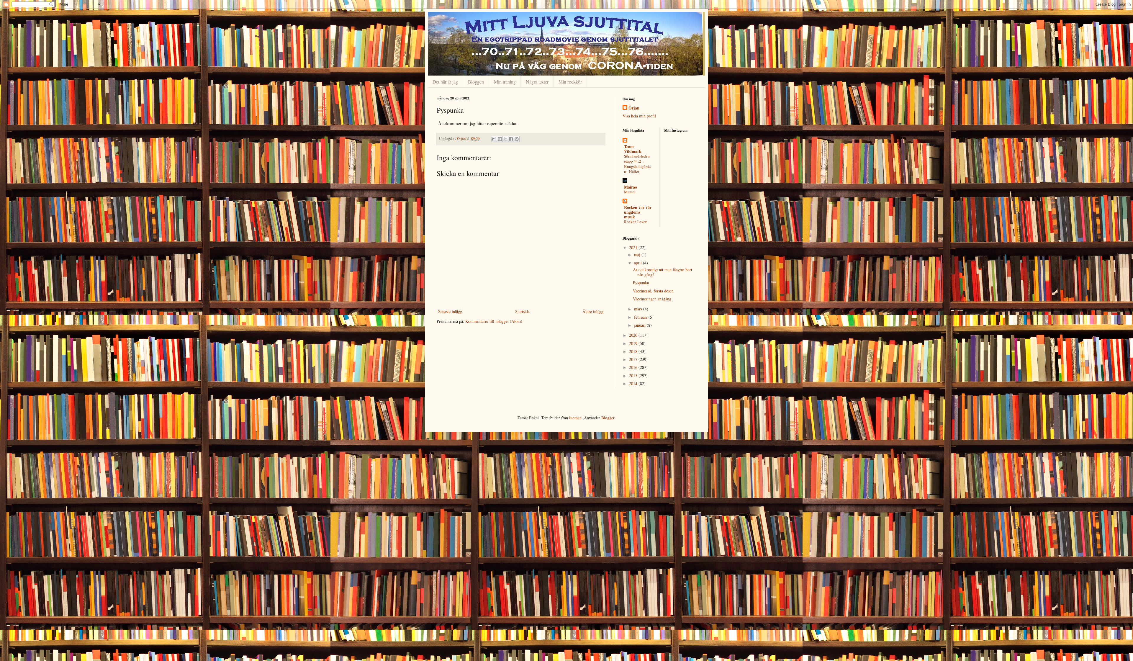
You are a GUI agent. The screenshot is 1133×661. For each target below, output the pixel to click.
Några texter (537, 81)
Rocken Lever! (636, 221)
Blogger (607, 418)
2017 (633, 359)
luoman (575, 418)
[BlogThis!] (500, 139)
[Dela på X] (505, 139)
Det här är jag (445, 81)
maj (637, 254)
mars (638, 309)
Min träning (505, 81)
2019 (633, 343)
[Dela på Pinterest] (517, 139)
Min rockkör (570, 81)
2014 (633, 383)
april (638, 263)
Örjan (633, 108)
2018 (633, 351)
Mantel (630, 191)
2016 (633, 367)
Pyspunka (641, 282)
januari (640, 325)
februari (641, 317)
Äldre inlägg (592, 311)
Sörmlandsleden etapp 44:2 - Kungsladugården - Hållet (637, 163)
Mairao (630, 187)
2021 (633, 247)
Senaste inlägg (450, 311)
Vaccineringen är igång (652, 299)
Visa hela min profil (639, 116)
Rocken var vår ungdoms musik (637, 212)
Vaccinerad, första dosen (653, 291)
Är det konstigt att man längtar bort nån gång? (662, 272)
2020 (633, 335)
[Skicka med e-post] (494, 139)
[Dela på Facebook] (511, 139)
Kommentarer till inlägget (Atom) (493, 321)
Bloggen (476, 81)
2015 (633, 375)
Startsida (522, 311)
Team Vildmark (632, 148)
